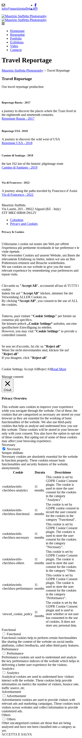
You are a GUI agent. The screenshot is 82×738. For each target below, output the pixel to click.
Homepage (17, 31)
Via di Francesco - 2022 (17, 194)
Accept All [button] (31, 369)
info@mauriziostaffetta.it (18, 8)
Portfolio (16, 38)
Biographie (17, 34)
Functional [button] (9, 630)
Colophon (16, 220)
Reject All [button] (44, 369)
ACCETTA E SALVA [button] (17, 734)
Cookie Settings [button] (12, 369)
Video (14, 46)
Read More (58, 369)
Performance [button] (10, 649)
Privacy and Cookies (24, 223)
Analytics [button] (8, 668)
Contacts (16, 50)
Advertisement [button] (11, 692)
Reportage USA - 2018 (17, 143)
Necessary (13, 449)
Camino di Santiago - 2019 (19, 167)
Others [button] (6, 715)
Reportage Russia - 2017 (18, 118)
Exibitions (17, 42)
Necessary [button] (8, 445)
